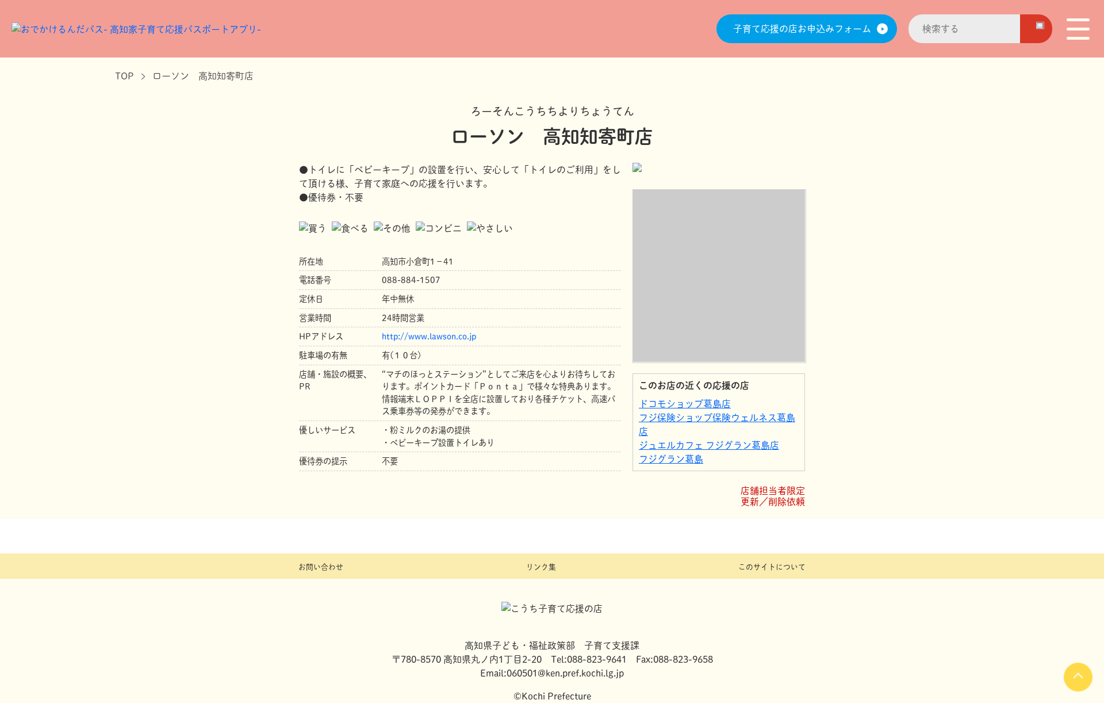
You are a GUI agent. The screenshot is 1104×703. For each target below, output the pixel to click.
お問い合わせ (320, 567)
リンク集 (541, 567)
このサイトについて (772, 567)
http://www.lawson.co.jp (429, 336)
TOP (124, 76)
